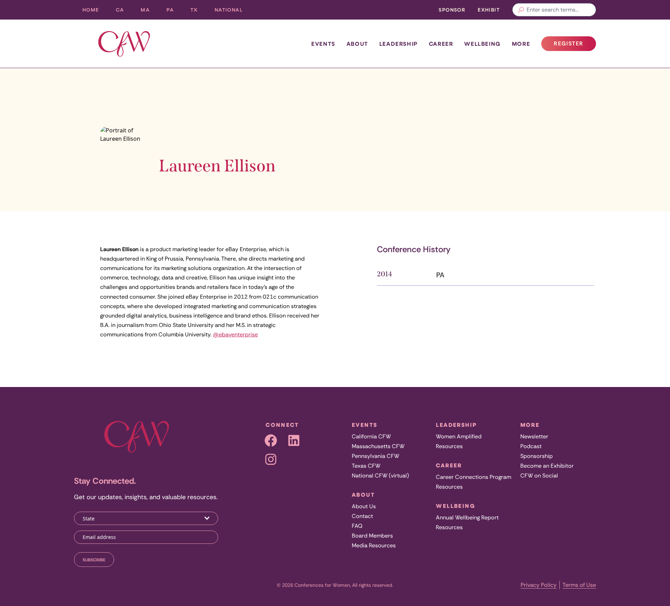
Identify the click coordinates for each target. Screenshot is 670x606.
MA (149, 11)
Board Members (372, 535)
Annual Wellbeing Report (467, 517)
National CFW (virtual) (380, 475)
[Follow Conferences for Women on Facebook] (270, 440)
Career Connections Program (473, 477)
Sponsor (452, 9)
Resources (449, 446)
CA (124, 11)
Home (90, 9)
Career (441, 44)
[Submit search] (521, 10)
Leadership (398, 44)
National (233, 11)
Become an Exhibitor (547, 465)
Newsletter (534, 436)
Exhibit (489, 9)
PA (174, 11)
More (521, 44)
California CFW (371, 436)
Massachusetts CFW (378, 446)
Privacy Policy (539, 585)
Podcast (531, 446)
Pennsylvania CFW (375, 456)
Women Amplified (459, 436)
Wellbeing (482, 44)
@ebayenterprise (235, 334)
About (357, 44)
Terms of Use (579, 585)
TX (198, 11)
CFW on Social (539, 475)
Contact (362, 516)
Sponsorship (536, 456)
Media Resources (374, 545)
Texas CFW (366, 465)
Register (574, 45)
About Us (364, 506)
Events (323, 44)
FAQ (357, 526)
